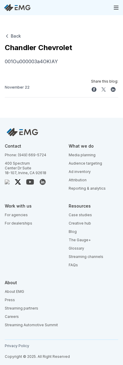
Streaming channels (86, 256)
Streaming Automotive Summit (31, 325)
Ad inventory (80, 171)
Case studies (80, 215)
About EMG (14, 291)
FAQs (73, 265)
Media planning (82, 155)
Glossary (76, 248)
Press (10, 300)
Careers (12, 316)
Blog (73, 231)
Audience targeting (85, 163)
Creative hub (80, 223)
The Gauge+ (80, 240)
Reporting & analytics (87, 188)
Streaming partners (21, 308)
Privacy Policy (17, 346)
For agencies (16, 215)
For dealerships (18, 223)
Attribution (78, 180)
